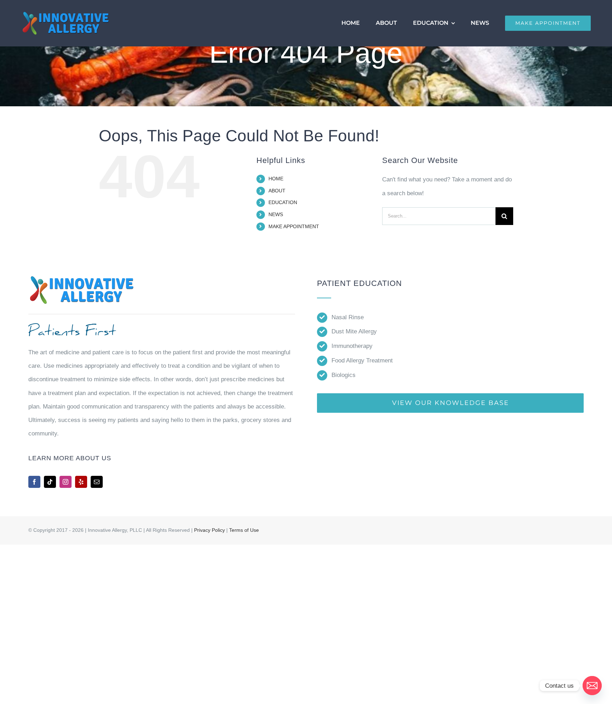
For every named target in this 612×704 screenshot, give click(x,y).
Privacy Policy (209, 530)
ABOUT (276, 190)
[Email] (592, 685)
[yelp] (81, 482)
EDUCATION (282, 202)
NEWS (275, 214)
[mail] (97, 482)
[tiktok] (50, 482)
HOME (275, 178)
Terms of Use (244, 530)
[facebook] (34, 482)
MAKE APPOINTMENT (293, 226)
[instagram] (66, 482)
